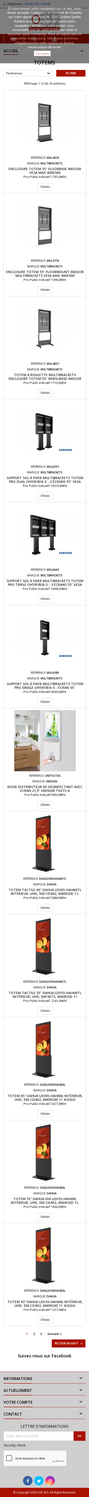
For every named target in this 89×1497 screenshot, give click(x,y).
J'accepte (42, 53)
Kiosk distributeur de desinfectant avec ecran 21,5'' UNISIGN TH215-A (44, 789)
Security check (14, 1445)
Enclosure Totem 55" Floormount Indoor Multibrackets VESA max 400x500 (45, 274)
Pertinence (29, 73)
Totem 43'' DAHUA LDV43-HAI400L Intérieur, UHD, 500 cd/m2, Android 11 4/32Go (45, 1304)
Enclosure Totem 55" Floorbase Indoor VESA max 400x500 (45, 171)
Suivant (55, 1334)
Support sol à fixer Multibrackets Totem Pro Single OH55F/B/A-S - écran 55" (45, 686)
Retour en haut (69, 1343)
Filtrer (71, 73)
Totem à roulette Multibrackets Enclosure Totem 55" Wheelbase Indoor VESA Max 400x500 (45, 379)
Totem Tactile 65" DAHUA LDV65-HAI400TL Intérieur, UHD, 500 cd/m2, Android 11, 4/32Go (45, 894)
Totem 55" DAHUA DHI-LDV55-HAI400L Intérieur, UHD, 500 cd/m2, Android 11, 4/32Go (45, 1203)
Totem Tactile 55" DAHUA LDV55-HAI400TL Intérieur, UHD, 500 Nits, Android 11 (45, 995)
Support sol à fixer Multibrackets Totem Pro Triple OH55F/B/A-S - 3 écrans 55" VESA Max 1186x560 (45, 585)
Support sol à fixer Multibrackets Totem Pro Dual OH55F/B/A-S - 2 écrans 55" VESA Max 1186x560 (45, 482)
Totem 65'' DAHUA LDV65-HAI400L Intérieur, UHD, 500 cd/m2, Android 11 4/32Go (45, 1098)
